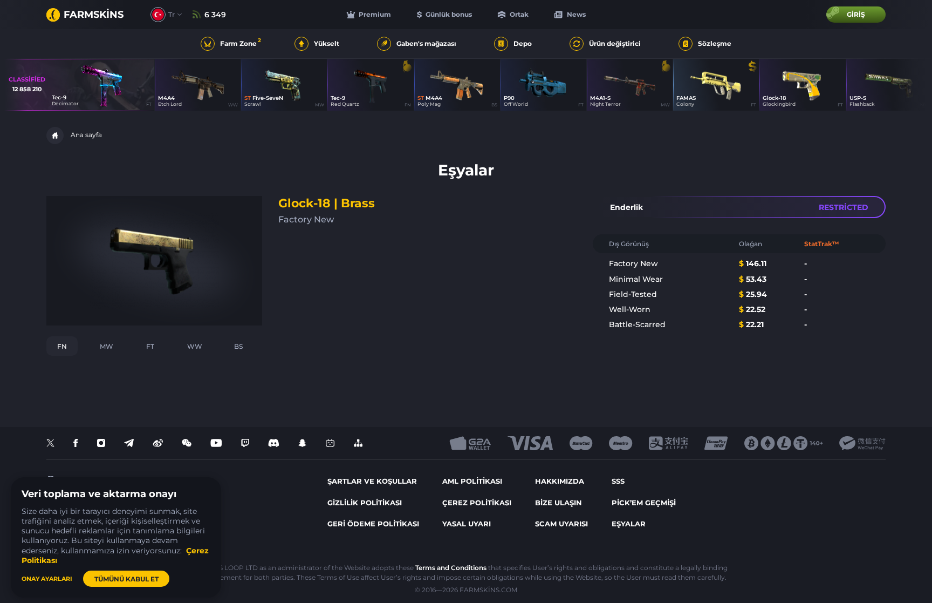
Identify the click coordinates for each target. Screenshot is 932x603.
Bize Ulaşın (558, 502)
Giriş (856, 14)
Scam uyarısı (561, 523)
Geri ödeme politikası (373, 523)
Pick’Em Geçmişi (644, 502)
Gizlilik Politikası (364, 502)
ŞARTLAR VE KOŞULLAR (372, 481)
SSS (618, 481)
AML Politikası (472, 481)
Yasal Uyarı (466, 523)
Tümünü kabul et (126, 579)
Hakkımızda (559, 481)
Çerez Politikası (476, 502)
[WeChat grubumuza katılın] (186, 443)
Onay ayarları (47, 578)
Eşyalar (629, 523)
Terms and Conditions (450, 568)
